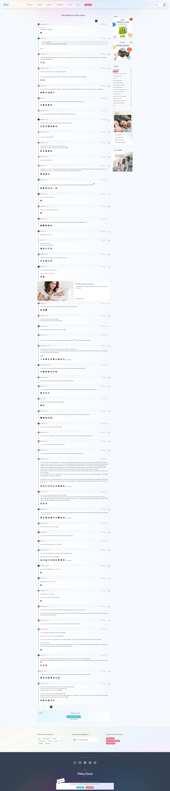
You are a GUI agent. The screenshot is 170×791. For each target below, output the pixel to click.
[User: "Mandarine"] (51, 126)
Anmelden (80, 787)
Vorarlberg (40, 743)
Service (70, 4)
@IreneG (42, 222)
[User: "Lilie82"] (39, 231)
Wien (39, 738)
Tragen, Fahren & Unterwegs (120, 96)
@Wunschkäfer (43, 639)
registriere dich (73, 716)
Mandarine (42, 179)
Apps (78, 4)
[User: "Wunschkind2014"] (39, 24)
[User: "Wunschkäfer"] (64, 560)
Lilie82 (41, 231)
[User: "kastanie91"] (39, 432)
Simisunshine (42, 54)
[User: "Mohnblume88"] (41, 310)
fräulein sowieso (43, 549)
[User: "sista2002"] (46, 188)
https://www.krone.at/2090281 (47, 273)
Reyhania (42, 193)
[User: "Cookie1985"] (39, 132)
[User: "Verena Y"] (41, 62)
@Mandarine (43, 197)
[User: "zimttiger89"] (39, 509)
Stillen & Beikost (118, 134)
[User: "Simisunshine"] (39, 54)
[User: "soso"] (48, 393)
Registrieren (88, 4)
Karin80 (41, 38)
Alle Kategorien (116, 69)
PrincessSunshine (43, 345)
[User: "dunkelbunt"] (41, 92)
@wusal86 (42, 426)
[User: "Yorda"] (48, 225)
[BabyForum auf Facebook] (75, 762)
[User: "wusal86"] (39, 411)
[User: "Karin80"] (41, 32)
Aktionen (49, 4)
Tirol (62, 741)
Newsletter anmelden (83, 739)
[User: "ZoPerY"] (39, 492)
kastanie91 (42, 432)
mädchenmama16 (43, 364)
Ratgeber (40, 4)
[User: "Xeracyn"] (39, 166)
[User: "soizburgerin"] (39, 68)
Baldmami (42, 303)
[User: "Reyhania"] (39, 194)
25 (93, 20)
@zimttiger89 (53, 526)
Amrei (41, 240)
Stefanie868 (42, 523)
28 (101, 20)
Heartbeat (42, 110)
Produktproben (110, 743)
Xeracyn (41, 165)
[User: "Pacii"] (59, 486)
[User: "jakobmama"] (48, 248)
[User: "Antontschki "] (41, 359)
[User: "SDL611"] (41, 371)
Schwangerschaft (117, 75)
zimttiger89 (42, 509)
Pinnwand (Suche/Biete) (119, 103)
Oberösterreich (41, 741)
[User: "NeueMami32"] (46, 371)
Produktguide (59, 4)
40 (105, 20)
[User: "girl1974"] (54, 517)
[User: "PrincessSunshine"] (39, 346)
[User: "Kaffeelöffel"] (51, 359)
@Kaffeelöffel (43, 495)
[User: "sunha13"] (48, 92)
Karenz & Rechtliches (118, 87)
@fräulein (48, 594)
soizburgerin (42, 68)
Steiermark (49, 741)
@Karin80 (42, 27)
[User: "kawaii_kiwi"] (39, 335)
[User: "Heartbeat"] (39, 111)
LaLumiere (42, 326)
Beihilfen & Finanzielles (119, 139)
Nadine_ (41, 671)
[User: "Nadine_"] (39, 671)
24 (90, 20)
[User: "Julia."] (39, 399)
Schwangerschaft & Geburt (120, 142)
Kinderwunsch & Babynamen (120, 73)
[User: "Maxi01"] (51, 188)
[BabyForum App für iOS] (90, 762)
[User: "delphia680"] (39, 120)
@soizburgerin (47, 222)
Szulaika (41, 266)
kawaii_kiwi (42, 335)
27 (99, 20)
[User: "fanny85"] (39, 386)
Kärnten (54, 738)
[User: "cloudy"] (46, 418)
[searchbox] (159, 4)
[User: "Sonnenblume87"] (46, 92)
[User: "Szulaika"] (39, 267)
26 (96, 20)
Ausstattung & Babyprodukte (120, 89)
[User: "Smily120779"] (39, 157)
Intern (114, 105)
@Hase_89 (42, 114)
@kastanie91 (43, 444)
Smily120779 (42, 156)
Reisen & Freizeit (117, 94)
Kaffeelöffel (42, 458)
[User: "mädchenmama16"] (39, 365)
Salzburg (56, 741)
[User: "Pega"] (39, 98)
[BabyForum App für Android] (95, 762)
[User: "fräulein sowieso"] (39, 550)
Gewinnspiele (110, 738)
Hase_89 (41, 85)
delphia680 (42, 119)
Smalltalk (116, 71)
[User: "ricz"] (41, 126)
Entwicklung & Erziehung (119, 85)
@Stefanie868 (43, 535)
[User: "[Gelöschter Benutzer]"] (51, 105)
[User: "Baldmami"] (39, 303)
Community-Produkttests (113, 740)
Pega (41, 98)
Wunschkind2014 (43, 24)
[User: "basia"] (43, 665)
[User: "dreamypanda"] (46, 486)
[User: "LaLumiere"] (51, 92)
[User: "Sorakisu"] (56, 371)
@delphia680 (43, 137)
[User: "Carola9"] (54, 188)
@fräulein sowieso (55, 569)
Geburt (115, 78)
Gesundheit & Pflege (118, 82)
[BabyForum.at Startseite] (6, 4)
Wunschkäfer (42, 606)
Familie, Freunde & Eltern (119, 91)
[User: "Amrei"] (39, 240)
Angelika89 (42, 254)
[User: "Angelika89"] (56, 126)
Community (30, 4)
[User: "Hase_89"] (43, 62)
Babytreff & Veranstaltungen (119, 100)
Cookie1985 (42, 131)
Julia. (41, 398)
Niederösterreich (46, 738)
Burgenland (47, 743)
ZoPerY (41, 491)
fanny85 (41, 386)
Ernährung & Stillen (117, 80)
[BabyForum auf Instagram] (85, 762)
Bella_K (44, 41)
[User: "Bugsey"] (48, 560)
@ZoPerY (42, 642)
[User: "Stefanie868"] (43, 486)
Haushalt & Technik (117, 98)
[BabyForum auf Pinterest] (80, 762)
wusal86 (41, 411)
